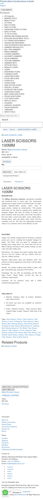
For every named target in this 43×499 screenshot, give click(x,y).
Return (4, 431)
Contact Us (5, 429)
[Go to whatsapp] (5, 492)
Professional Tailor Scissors (23, 321)
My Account (6, 447)
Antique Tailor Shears (15, 332)
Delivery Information (9, 422)
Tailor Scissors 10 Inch (16, 330)
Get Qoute (6, 161)
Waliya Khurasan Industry (17, 149)
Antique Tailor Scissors (26, 335)
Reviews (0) (19, 181)
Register (3, 5)
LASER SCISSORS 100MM (26, 129)
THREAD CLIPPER (10, 395)
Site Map (5, 445)
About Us (5, 420)
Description (7, 181)
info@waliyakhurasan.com (15, 463)
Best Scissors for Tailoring (30, 326)
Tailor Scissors (28, 319)
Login (2, 3)
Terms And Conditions (9, 426)
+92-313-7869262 (13, 461)
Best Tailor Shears (30, 332)
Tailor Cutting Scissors (20, 337)
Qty (3, 164)
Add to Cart (7, 172)
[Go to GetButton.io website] (5, 496)
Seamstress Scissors (31, 323)
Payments (5, 443)
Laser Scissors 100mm (14, 319)
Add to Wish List (20, 172)
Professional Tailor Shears (11, 326)
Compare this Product (10, 176)
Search (12, 129)
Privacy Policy (6, 424)
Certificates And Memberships (12, 449)
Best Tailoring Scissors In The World (14, 328)
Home (5, 129)
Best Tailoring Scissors (15, 323)
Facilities (5, 438)
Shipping (5, 440)
